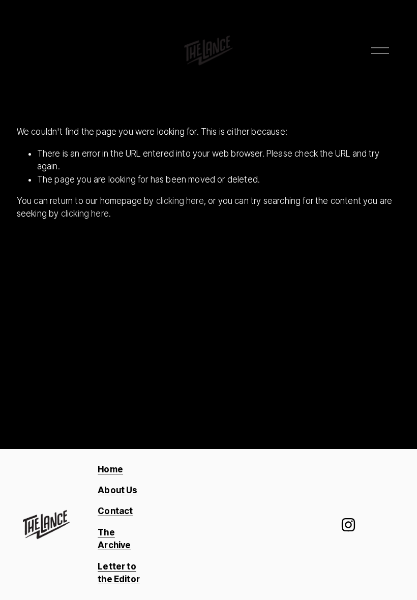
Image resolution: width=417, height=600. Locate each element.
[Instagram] (348, 525)
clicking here (180, 201)
